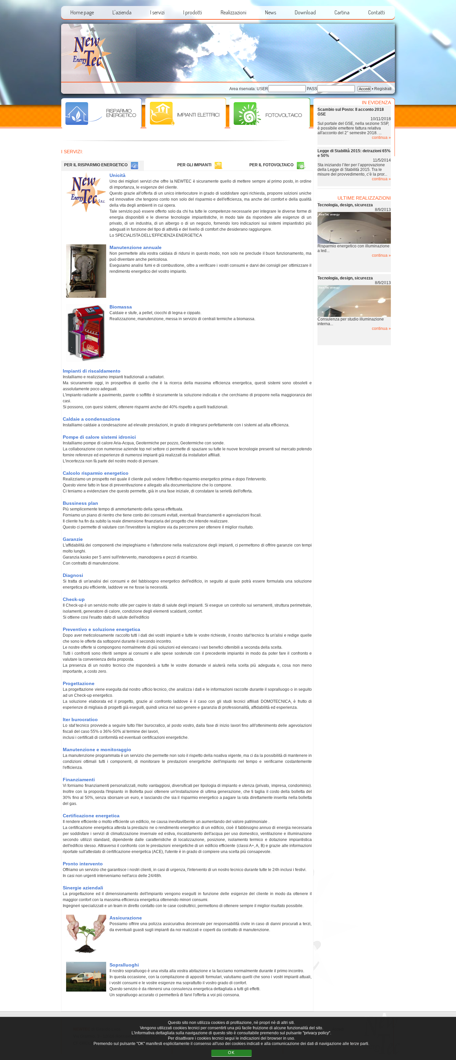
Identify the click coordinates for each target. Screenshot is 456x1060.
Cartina (342, 12)
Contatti (376, 12)
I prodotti (192, 12)
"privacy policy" (316, 1033)
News (270, 12)
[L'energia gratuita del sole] (269, 127)
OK (231, 1052)
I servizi (157, 12)
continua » (381, 137)
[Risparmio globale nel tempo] (101, 127)
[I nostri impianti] (185, 127)
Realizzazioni (233, 12)
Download (305, 12)
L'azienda (122, 12)
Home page (82, 12)
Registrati (383, 88)
